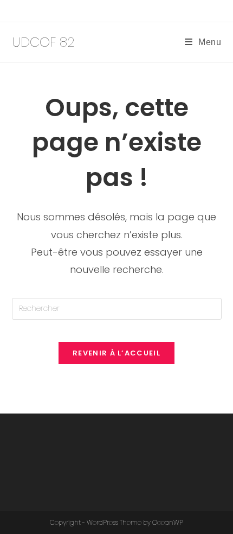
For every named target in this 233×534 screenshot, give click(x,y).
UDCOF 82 (43, 42)
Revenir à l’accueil (116, 353)
